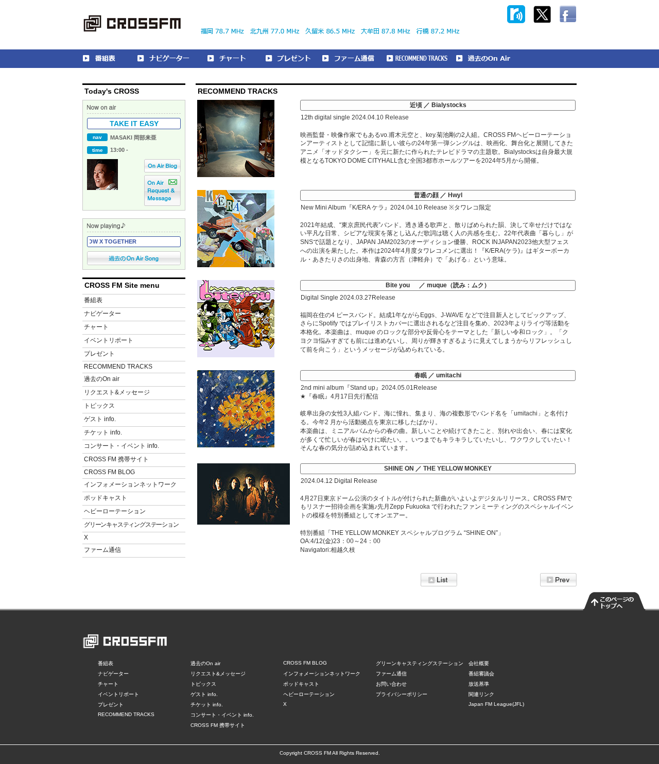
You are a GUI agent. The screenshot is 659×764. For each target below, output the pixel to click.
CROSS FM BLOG (109, 472)
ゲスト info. (100, 419)
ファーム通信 (102, 549)
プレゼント (99, 353)
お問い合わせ (391, 684)
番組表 (93, 300)
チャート (96, 327)
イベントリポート (108, 340)
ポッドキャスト (105, 497)
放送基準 (479, 684)
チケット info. (103, 432)
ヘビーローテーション (115, 511)
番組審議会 (481, 673)
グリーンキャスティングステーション (131, 524)
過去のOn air (101, 379)
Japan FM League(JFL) (496, 704)
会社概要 (479, 663)
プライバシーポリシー (401, 694)
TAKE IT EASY (134, 123)
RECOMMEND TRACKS (118, 366)
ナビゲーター (102, 313)
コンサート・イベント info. (121, 445)
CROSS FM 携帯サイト (116, 459)
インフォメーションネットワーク (130, 484)
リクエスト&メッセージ (117, 392)
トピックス (99, 405)
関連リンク (481, 694)
